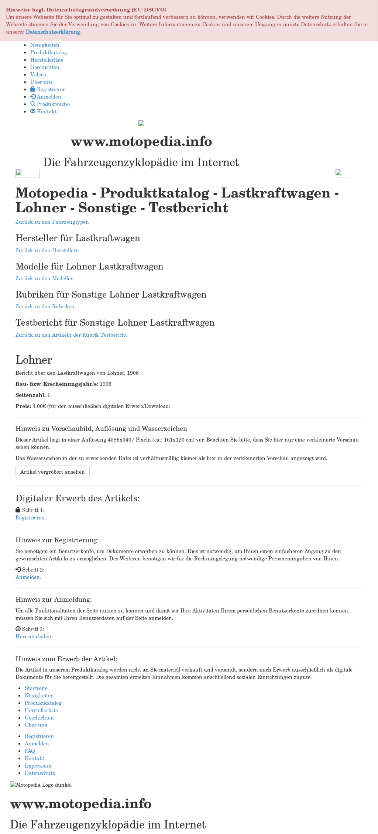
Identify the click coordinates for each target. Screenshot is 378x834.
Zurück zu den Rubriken (45, 306)
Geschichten (39, 717)
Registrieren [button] (50, 89)
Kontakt (34, 758)
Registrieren (39, 736)
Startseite (36, 688)
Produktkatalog (43, 703)
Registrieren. (31, 517)
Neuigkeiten (39, 695)
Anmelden (37, 743)
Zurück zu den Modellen (45, 278)
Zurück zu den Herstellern (47, 250)
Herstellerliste (41, 710)
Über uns (36, 725)
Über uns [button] (41, 82)
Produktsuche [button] (52, 104)
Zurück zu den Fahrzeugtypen (52, 222)
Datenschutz (40, 773)
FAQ (30, 751)
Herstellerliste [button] (46, 60)
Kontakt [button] (45, 111)
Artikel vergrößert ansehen (52, 472)
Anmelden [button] (48, 96)
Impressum (38, 765)
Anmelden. (28, 577)
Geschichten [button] (44, 67)
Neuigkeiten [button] (44, 45)
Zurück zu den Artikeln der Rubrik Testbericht (71, 335)
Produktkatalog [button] (48, 52)
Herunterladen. (34, 636)
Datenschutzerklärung (53, 31)
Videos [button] (38, 74)
